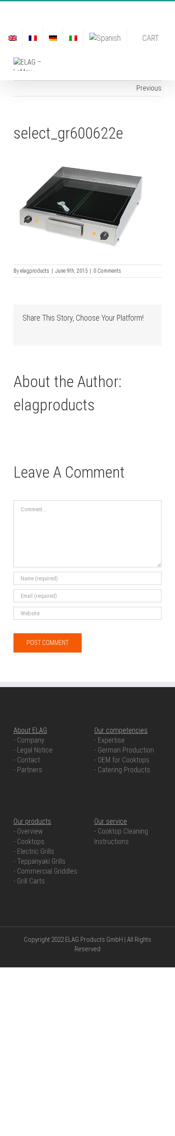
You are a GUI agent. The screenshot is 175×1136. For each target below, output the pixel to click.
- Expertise (109, 740)
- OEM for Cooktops (121, 760)
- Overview (28, 831)
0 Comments (107, 271)
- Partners (27, 770)
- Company (28, 740)
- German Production (124, 750)
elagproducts (34, 271)
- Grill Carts (29, 881)
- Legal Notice (32, 750)
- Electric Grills (33, 851)
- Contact (26, 760)
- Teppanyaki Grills (39, 861)
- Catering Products (122, 770)
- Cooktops (28, 841)
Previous (149, 88)
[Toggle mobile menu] (158, 62)
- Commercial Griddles (45, 871)
